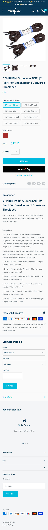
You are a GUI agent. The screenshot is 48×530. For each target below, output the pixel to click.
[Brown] (5, 135)
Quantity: (6, 152)
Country (5, 347)
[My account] (38, 11)
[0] (43, 11)
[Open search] (33, 11)
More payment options (24, 175)
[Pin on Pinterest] (34, 183)
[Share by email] (43, 183)
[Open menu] (4, 11)
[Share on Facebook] (29, 183)
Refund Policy (8, 397)
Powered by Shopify (9, 525)
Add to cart (24, 161)
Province (6, 359)
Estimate (10, 386)
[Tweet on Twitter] (39, 183)
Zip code (6, 370)
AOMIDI (5, 92)
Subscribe (10, 494)
